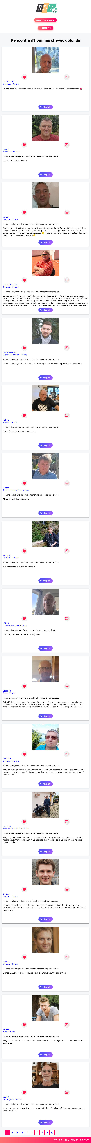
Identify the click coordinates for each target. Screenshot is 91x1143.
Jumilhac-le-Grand (11, 625)
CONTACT (84, 1140)
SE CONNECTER (45, 28)
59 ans (26, 828)
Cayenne (7, 84)
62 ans (19, 1099)
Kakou (6, 420)
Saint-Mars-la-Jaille (11, 828)
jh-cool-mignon (10, 352)
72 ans (12, 693)
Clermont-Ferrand (11, 355)
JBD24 (6, 623)
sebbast (6, 961)
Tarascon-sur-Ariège (12, 490)
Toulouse (7, 151)
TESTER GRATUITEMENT (45, 20)
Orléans (6, 964)
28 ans (12, 1031)
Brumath (6, 558)
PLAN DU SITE (71, 1140)
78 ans (24, 625)
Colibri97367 (9, 81)
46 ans (16, 84)
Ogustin (6, 894)
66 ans (14, 422)
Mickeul (6, 1029)
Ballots (6, 422)
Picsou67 (7, 555)
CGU (61, 1140)
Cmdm (6, 488)
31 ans (15, 896)
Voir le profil (45, 107)
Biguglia (6, 219)
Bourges (6, 896)
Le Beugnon (8, 1099)
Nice (5, 1031)
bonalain (7, 758)
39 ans (15, 219)
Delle (5, 693)
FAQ (55, 1140)
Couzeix (6, 287)
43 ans (15, 558)
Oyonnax (7, 761)
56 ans (16, 151)
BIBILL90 (7, 691)
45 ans (24, 355)
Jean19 (6, 149)
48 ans (26, 490)
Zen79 (6, 1097)
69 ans (15, 287)
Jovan (6, 217)
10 (52, 1133)
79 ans (16, 761)
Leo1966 (7, 826)
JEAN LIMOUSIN (10, 284)
